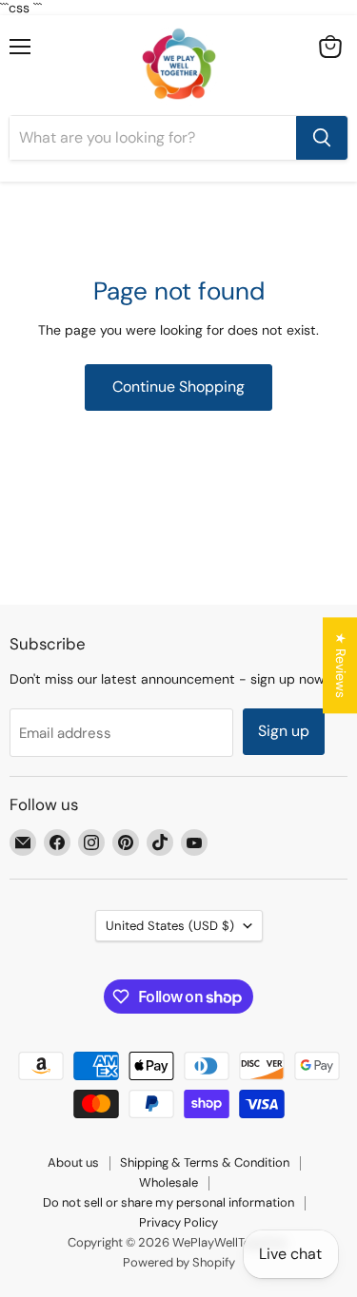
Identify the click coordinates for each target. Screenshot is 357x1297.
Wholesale (168, 1182)
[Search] (321, 138)
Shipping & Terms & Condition (204, 1162)
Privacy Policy (178, 1222)
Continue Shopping (178, 387)
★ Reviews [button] (340, 665)
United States (170, 926)
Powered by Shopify (179, 1262)
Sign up (283, 731)
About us (73, 1162)
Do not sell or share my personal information (168, 1202)
